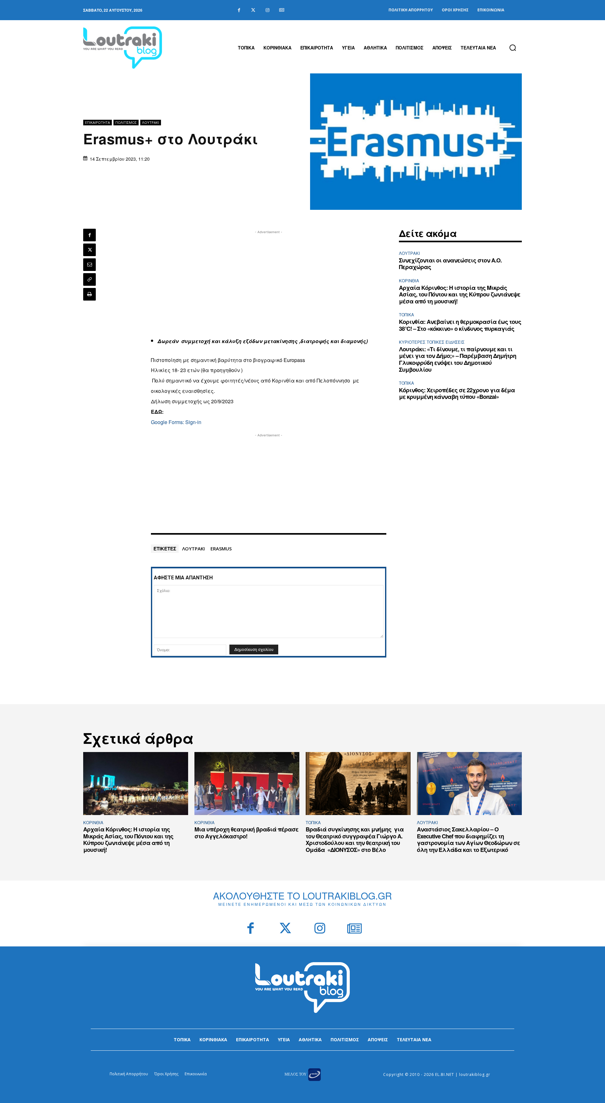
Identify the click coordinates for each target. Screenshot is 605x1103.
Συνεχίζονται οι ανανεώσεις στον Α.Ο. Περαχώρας (450, 263)
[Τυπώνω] (89, 294)
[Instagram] (267, 10)
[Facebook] (239, 10)
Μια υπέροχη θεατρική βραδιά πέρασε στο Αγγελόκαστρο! (246, 832)
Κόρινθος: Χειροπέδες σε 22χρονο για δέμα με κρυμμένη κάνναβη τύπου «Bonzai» (457, 393)
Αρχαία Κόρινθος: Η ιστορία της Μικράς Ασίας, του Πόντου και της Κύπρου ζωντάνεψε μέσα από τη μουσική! (459, 294)
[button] (513, 47)
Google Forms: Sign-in (176, 422)
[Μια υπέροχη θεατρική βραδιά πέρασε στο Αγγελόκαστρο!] (246, 783)
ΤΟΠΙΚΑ (406, 315)
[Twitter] (253, 10)
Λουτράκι (150, 122)
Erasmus (221, 548)
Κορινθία (409, 281)
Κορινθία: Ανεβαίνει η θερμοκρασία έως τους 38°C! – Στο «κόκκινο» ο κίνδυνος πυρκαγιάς (460, 325)
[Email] (89, 264)
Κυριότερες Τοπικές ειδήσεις (431, 342)
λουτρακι (193, 548)
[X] (89, 250)
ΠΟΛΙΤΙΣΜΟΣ (126, 122)
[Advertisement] (269, 279)
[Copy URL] (89, 279)
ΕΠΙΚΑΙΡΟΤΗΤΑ (97, 122)
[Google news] (281, 10)
